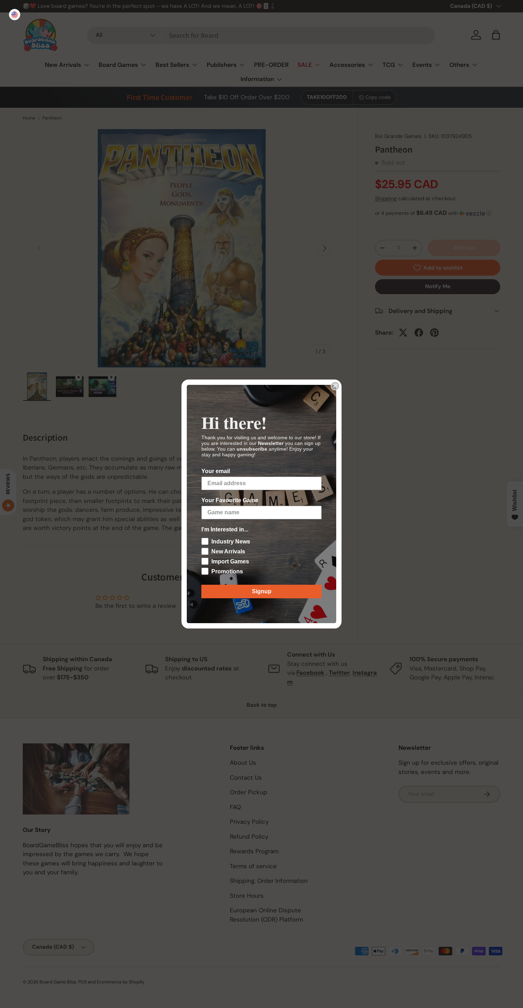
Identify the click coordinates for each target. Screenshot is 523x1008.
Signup (261, 591)
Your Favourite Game (229, 500)
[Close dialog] (335, 385)
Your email (215, 471)
